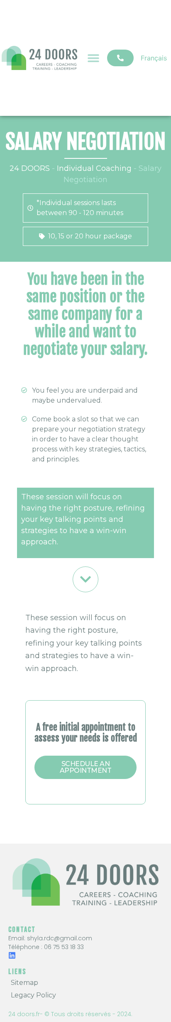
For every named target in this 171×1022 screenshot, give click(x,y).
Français (154, 58)
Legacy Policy (33, 995)
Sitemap (24, 983)
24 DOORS (30, 168)
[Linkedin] (12, 955)
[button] (93, 57)
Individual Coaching (94, 168)
